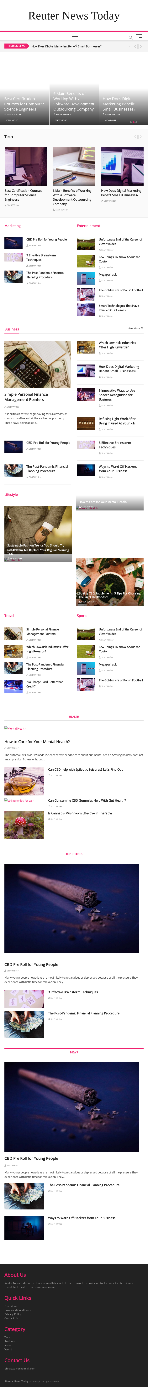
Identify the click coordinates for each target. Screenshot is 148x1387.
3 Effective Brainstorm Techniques (115, 445)
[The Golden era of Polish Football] (86, 294)
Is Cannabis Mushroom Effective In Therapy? (80, 813)
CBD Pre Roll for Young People (46, 239)
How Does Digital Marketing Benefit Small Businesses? (69, 104)
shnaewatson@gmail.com (20, 1368)
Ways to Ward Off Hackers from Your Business (118, 468)
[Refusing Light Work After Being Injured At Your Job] (86, 423)
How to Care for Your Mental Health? (103, 502)
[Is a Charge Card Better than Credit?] (13, 686)
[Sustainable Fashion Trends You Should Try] (38, 530)
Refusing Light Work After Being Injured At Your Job (117, 421)
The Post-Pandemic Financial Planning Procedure (47, 468)
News (7, 1345)
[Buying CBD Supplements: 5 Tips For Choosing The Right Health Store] (110, 582)
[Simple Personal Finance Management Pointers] (37, 364)
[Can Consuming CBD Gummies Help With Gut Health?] (24, 800)
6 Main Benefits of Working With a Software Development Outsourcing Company (24, 101)
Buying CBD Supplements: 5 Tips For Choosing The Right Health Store (109, 595)
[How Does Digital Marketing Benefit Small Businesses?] (74, 166)
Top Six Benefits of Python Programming (122, 106)
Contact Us (11, 1318)
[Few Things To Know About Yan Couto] (86, 261)
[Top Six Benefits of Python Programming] (122, 166)
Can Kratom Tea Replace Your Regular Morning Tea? (38, 552)
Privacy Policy (13, 1314)
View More (12, 120)
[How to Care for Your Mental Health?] (74, 728)
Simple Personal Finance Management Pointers (26, 397)
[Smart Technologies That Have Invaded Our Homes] (86, 309)
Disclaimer (11, 1306)
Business (9, 1341)
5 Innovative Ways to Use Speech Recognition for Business (69, 46)
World (8, 1349)
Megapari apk (108, 274)
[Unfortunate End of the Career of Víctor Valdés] (86, 243)
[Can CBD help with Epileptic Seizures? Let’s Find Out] (24, 781)
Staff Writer (13, 114)
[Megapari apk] (86, 278)
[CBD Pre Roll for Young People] (13, 243)
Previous (135, 46)
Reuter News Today (74, 15)
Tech (7, 1337)
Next (140, 46)
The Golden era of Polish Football (121, 290)
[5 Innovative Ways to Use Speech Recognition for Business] (86, 394)
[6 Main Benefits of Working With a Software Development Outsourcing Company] (25, 166)
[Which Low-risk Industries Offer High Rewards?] (86, 347)
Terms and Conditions (17, 1310)
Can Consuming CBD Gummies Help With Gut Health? (87, 800)
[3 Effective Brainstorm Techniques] (13, 257)
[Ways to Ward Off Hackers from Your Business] (86, 470)
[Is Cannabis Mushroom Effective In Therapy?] (24, 825)
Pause (129, 46)
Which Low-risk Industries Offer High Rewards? (117, 345)
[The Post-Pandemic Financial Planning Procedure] (13, 277)
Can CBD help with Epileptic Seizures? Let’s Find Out (85, 769)
